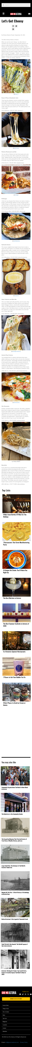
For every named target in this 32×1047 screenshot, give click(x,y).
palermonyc (16, 148)
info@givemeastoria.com (12, 1042)
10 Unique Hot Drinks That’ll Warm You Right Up (15, 571)
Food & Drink (6, 1005)
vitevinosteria (16, 402)
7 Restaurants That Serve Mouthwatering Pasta (16, 543)
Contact (4, 1028)
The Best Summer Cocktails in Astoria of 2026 (16, 625)
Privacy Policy (24, 1042)
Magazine (5, 1021)
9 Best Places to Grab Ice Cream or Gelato (14, 704)
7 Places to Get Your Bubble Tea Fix (14, 677)
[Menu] (3, 13)
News (4, 1015)
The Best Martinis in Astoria (12, 598)
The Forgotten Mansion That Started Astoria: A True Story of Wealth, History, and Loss (14, 840)
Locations (5, 1024)
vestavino (16, 295)
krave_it (16, 94)
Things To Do (6, 1008)
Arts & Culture (6, 1011)
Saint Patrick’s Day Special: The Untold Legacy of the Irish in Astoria (15, 945)
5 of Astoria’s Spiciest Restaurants (14, 651)
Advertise (5, 1031)
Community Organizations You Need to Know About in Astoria (15, 788)
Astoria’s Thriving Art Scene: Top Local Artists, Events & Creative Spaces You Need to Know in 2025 (14, 972)
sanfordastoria (16, 241)
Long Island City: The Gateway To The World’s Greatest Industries (13, 866)
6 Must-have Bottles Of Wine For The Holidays (14, 515)
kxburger (16, 195)
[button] (20, 994)
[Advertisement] (16, 735)
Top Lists (5, 1018)
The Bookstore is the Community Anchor (12, 814)
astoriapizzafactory (16, 351)
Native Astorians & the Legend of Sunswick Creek (15, 919)
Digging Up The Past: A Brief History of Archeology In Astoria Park (15, 893)
